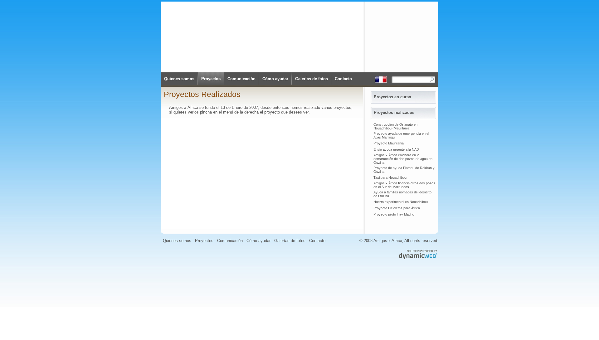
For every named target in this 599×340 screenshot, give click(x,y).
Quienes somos (179, 78)
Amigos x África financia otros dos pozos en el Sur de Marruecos (404, 185)
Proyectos (211, 78)
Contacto (343, 78)
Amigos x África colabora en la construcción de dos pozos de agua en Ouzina (402, 158)
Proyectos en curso (392, 97)
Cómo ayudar (275, 78)
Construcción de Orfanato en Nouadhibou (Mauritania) (395, 126)
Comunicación (241, 78)
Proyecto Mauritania (388, 143)
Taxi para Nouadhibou (390, 177)
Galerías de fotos (311, 78)
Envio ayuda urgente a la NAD (396, 149)
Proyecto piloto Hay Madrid (393, 214)
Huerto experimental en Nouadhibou (400, 202)
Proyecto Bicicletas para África (396, 208)
